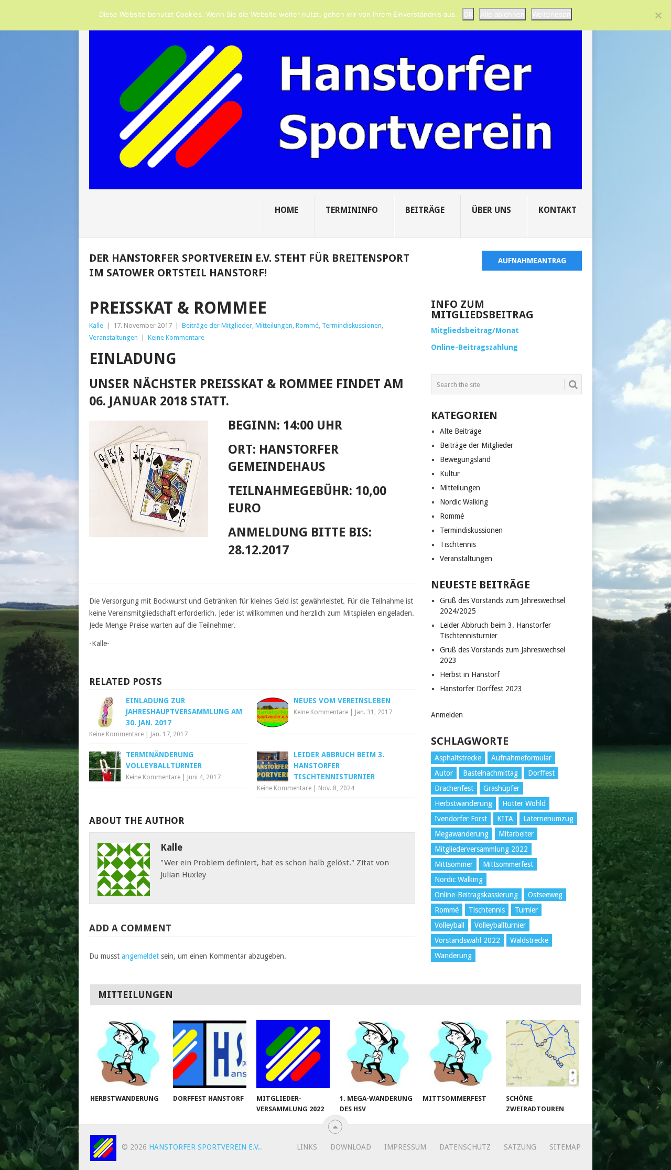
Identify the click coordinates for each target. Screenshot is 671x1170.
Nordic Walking (464, 502)
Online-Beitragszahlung (474, 347)
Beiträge (425, 210)
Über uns (491, 210)
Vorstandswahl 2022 (467, 940)
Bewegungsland (465, 459)
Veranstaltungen (113, 337)
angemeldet (140, 956)
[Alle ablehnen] (658, 15)
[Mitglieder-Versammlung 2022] (293, 1054)
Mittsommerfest (508, 864)
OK (468, 14)
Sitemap (565, 1147)
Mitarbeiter (516, 834)
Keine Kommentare (176, 337)
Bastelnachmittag (490, 773)
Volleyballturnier (500, 925)
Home (286, 210)
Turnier (526, 910)
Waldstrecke (529, 940)
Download (350, 1147)
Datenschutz (465, 1147)
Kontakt (557, 210)
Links (307, 1147)
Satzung (520, 1147)
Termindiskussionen (352, 325)
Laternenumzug (548, 818)
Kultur (450, 473)
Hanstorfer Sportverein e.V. (204, 1147)
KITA (505, 818)
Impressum (405, 1147)
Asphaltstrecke (458, 758)
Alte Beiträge (460, 431)
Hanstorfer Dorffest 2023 (481, 688)
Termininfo (352, 210)
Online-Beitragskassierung (476, 894)
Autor (444, 773)
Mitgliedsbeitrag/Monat (475, 330)
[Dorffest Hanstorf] (209, 1054)
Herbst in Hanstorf (470, 674)
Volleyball (449, 925)
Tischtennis (458, 544)
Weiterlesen (551, 14)
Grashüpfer (501, 788)
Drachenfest (454, 788)
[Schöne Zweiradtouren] (542, 1054)
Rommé (307, 325)
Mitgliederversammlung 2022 (481, 849)
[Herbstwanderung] (127, 1054)
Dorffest (541, 773)
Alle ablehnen (502, 14)
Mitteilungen (274, 325)
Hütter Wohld (524, 803)
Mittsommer (454, 864)
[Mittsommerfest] (459, 1054)
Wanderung (453, 955)
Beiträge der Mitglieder (217, 325)
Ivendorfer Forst (461, 818)
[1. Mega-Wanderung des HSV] (376, 1054)
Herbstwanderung (463, 803)
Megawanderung (462, 834)
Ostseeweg (545, 894)
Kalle (96, 325)
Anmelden (447, 715)
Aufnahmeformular (521, 758)
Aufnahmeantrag (532, 260)
